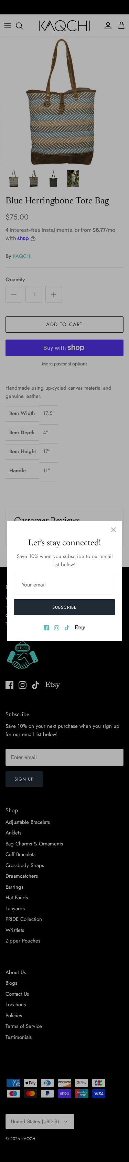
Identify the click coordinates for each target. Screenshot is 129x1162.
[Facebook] (46, 627)
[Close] (113, 529)
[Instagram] (56, 627)
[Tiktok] (66, 627)
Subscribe (64, 607)
